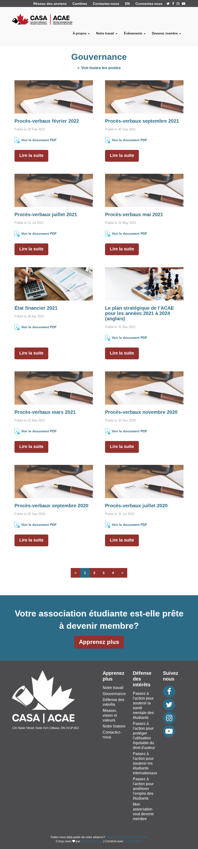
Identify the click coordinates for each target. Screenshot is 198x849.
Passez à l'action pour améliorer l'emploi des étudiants (143, 788)
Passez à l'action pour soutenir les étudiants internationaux (145, 763)
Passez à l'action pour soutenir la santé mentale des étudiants (143, 705)
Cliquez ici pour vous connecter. (127, 837)
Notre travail (113, 688)
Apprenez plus (99, 642)
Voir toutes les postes (100, 68)
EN (127, 4)
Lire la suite (31, 155)
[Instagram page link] (178, 4)
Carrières (79, 4)
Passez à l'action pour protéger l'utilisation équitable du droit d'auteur (144, 736)
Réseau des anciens (50, 4)
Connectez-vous (149, 4)
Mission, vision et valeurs (110, 715)
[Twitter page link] (168, 4)
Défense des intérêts (113, 702)
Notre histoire (114, 726)
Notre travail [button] (105, 33)
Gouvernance (114, 694)
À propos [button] (80, 33)
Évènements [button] (133, 33)
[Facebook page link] (173, 4)
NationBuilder (133, 841)
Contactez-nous (106, 4)
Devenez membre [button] (165, 33)
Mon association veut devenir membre (143, 811)
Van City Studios (91, 841)
